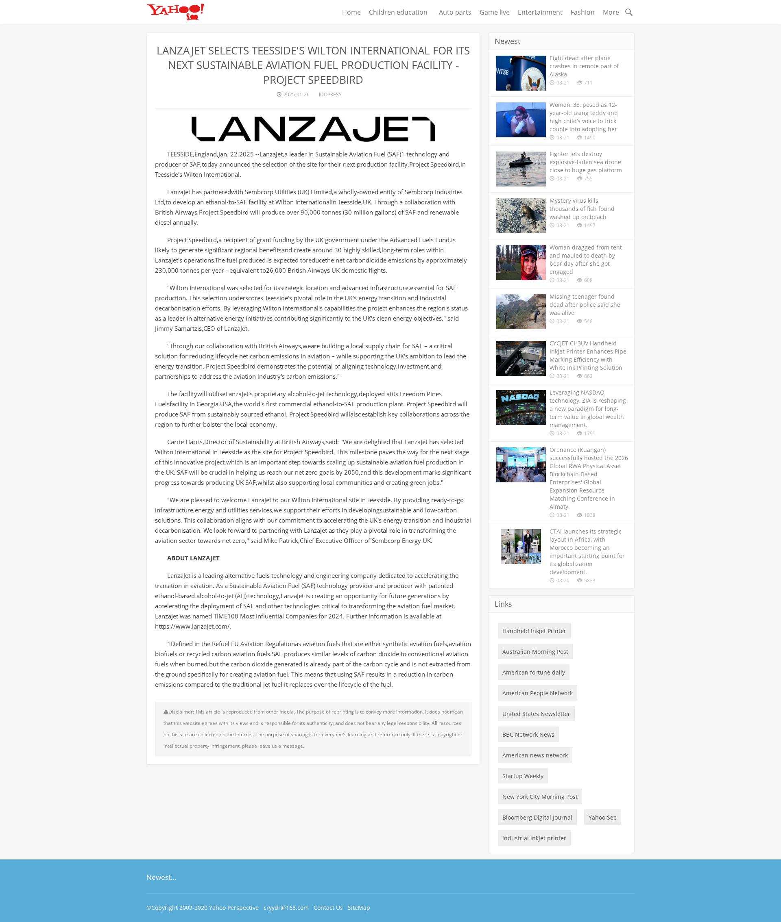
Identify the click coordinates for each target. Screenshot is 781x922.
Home (351, 12)
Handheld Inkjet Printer (534, 631)
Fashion (583, 12)
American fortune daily (533, 672)
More (611, 12)
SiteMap (359, 907)
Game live (495, 12)
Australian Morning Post (535, 651)
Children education (400, 12)
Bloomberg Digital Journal (537, 817)
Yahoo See (603, 817)
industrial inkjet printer (534, 838)
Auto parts (455, 12)
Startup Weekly (522, 776)
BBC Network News (528, 734)
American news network (535, 755)
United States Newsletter (536, 714)
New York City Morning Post (540, 797)
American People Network (537, 693)
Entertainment (540, 12)
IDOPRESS (330, 94)
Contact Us (328, 907)
